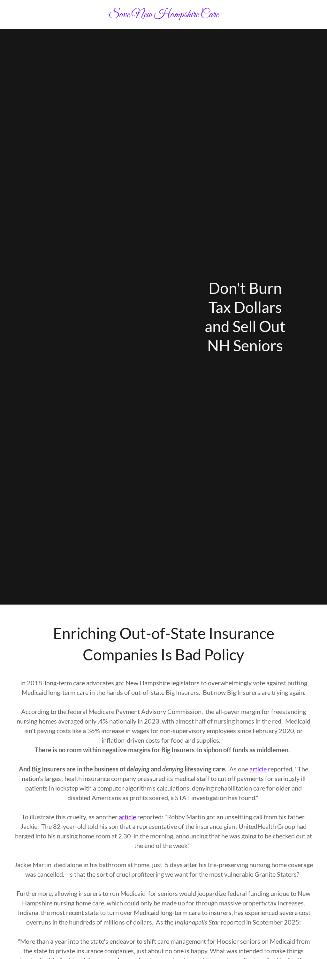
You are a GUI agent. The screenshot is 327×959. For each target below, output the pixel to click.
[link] (163, 15)
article (258, 769)
